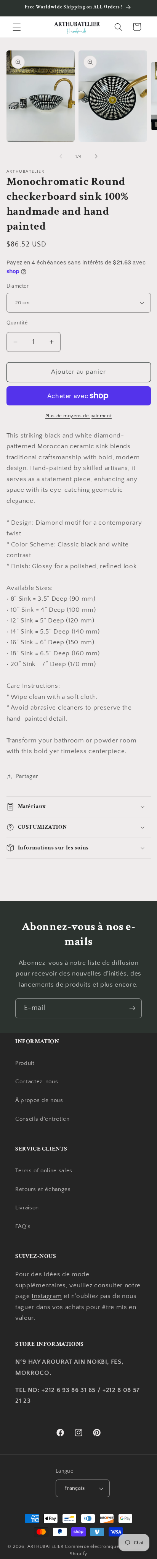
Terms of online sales (43, 1170)
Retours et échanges (43, 1189)
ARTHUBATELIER (45, 1546)
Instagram (47, 1296)
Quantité (17, 323)
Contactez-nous (36, 1081)
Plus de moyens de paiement (78, 415)
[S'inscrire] (132, 1008)
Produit (25, 1063)
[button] (17, 27)
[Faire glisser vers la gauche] (61, 156)
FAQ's (22, 1226)
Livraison (27, 1207)
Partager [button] (27, 776)
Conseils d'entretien (42, 1119)
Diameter (17, 286)
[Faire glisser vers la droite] (96, 156)
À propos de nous (39, 1100)
